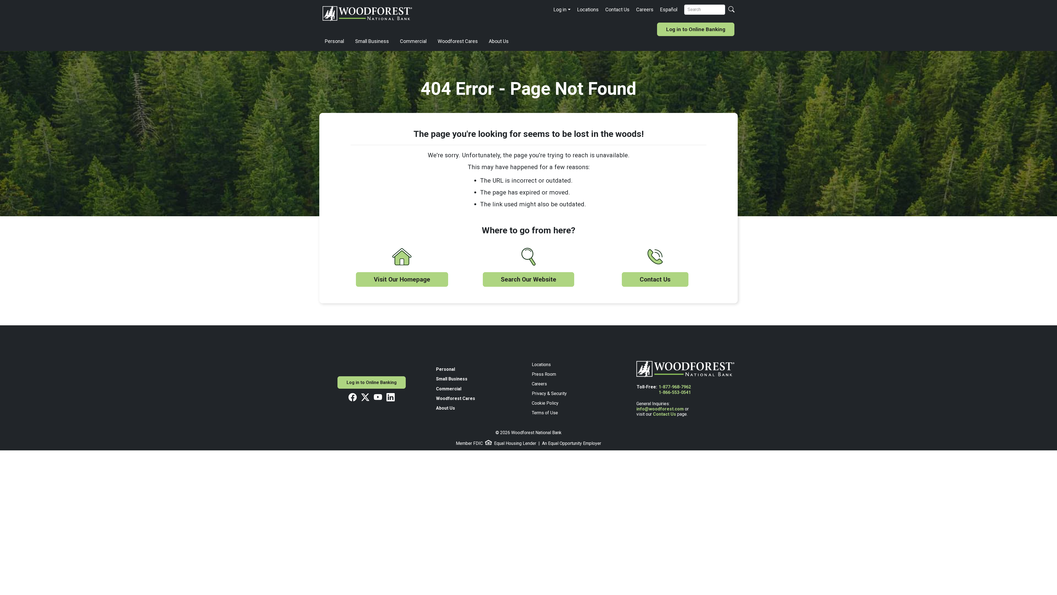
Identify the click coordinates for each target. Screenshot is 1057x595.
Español (668, 9)
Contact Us (617, 9)
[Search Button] (731, 9)
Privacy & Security (549, 393)
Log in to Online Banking (695, 29)
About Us (499, 41)
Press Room (544, 374)
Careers (644, 9)
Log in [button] (560, 9)
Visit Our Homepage (402, 279)
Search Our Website (528, 279)
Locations (588, 9)
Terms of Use (545, 412)
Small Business (372, 41)
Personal (334, 41)
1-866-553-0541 (675, 392)
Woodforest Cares (458, 41)
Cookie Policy (545, 403)
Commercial (413, 41)
